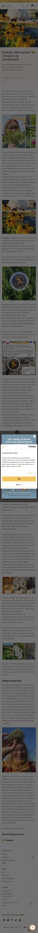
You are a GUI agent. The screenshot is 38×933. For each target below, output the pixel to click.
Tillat (19, 479)
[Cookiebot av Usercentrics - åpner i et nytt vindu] (28, 447)
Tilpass (18, 484)
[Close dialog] (34, 436)
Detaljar (30, 473)
